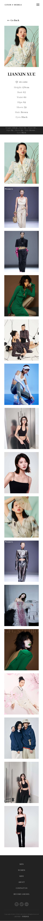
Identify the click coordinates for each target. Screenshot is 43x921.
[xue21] (21, 67)
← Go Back (13, 20)
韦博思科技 (25, 917)
